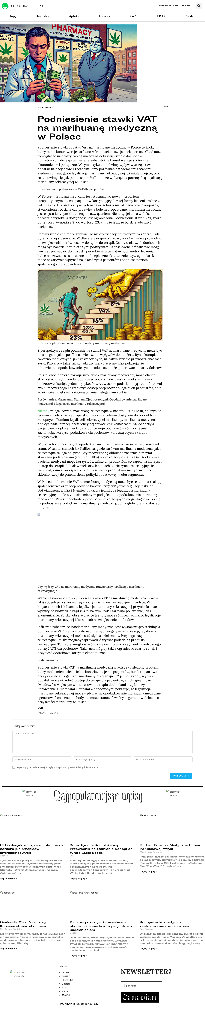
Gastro (190, 16)
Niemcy (43, 411)
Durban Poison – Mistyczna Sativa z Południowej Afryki (171, 847)
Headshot (43, 16)
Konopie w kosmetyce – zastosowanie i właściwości (164, 924)
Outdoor (66, 983)
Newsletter (168, 5)
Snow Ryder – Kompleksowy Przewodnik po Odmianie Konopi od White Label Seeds (101, 849)
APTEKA (49, 108)
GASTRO (66, 976)
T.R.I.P (65, 991)
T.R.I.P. (161, 16)
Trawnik (104, 16)
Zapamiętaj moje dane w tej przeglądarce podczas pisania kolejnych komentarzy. (57, 767)
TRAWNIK (66, 995)
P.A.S (40, 108)
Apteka (74, 16)
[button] (199, 6)
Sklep (185, 5)
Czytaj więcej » (8, 878)
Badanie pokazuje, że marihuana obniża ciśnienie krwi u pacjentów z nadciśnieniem (101, 926)
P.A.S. (133, 16)
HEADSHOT (67, 980)
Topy (13, 16)
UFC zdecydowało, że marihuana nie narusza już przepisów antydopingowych (32, 849)
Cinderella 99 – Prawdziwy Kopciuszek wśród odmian (23, 924)
